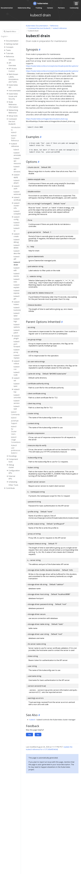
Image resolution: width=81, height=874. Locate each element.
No (38, 734)
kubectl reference (60, 28)
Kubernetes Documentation (37, 26)
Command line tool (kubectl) (39, 28)
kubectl (32, 719)
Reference (54, 26)
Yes (29, 734)
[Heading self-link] (39, 49)
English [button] (4, 36)
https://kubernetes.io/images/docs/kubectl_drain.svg (47, 119)
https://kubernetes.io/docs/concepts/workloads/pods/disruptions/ (52, 66)
